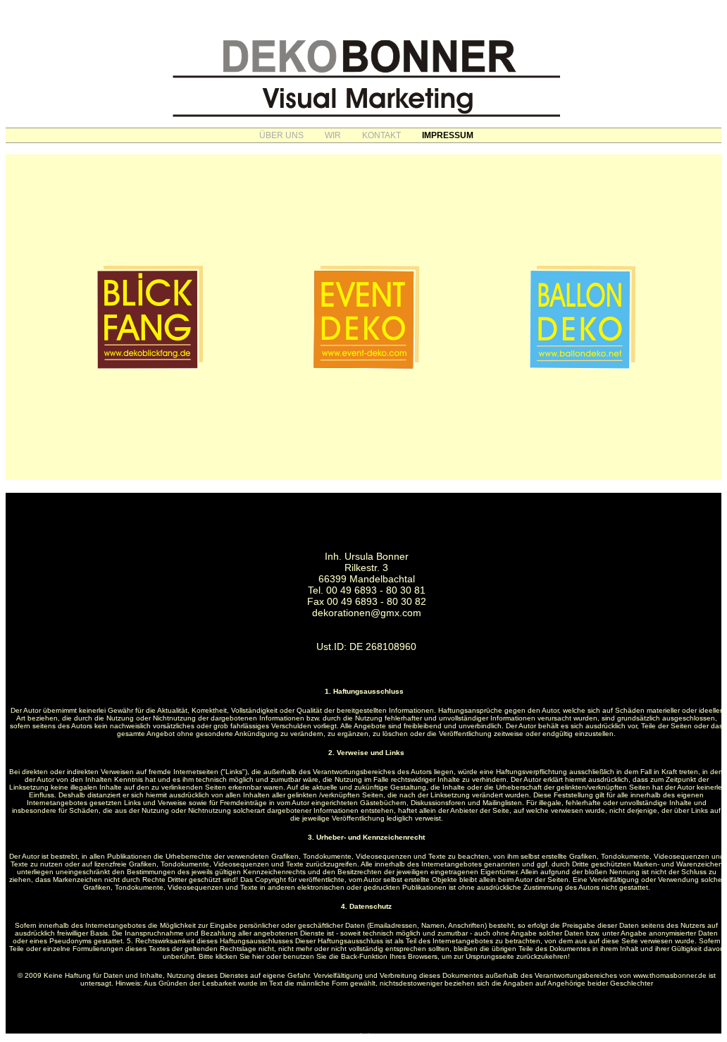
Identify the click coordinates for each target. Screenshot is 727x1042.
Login (366, 1035)
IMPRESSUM (447, 135)
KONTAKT (381, 135)
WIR (333, 135)
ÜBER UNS (281, 135)
